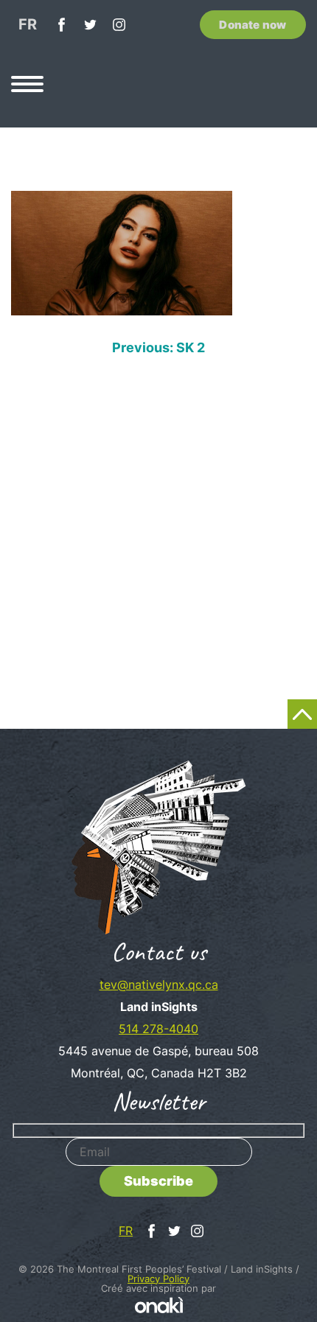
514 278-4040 (158, 1028)
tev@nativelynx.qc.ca (159, 984)
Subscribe (158, 1181)
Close (292, 317)
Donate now (252, 25)
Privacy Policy (158, 1278)
